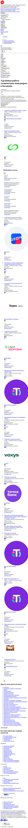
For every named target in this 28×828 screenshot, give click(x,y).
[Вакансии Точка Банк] (15, 493)
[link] (3, 26)
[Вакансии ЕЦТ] (15, 147)
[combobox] (7, 48)
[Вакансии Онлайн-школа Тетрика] (15, 391)
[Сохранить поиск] (2, 55)
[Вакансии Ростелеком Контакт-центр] (15, 679)
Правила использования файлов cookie (10, 11)
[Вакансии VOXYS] (15, 455)
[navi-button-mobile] (2, 33)
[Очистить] (3, 51)
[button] (2, 29)
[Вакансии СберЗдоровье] (15, 348)
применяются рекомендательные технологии (13, 811)
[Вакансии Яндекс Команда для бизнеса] (15, 306)
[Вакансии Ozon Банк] (15, 239)
